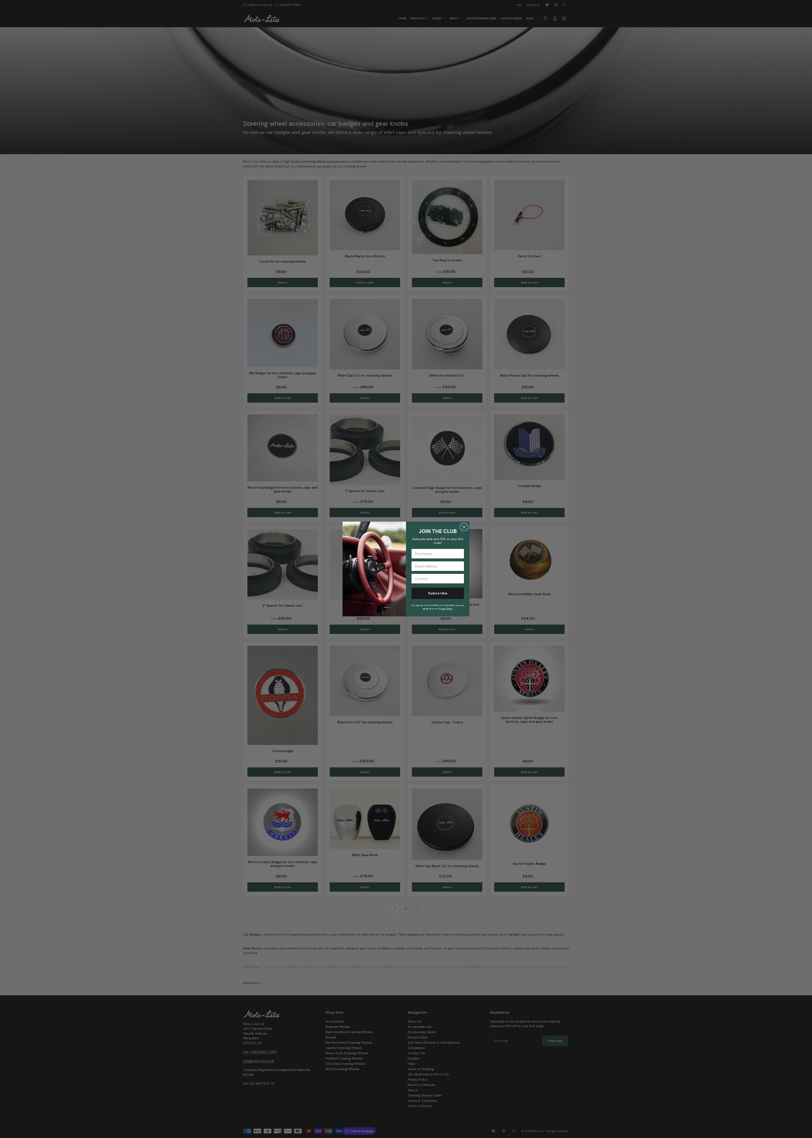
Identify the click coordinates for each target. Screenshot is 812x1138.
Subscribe (437, 593)
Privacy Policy (446, 608)
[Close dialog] (464, 527)
